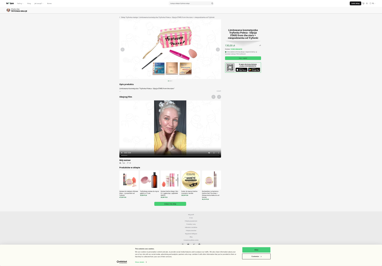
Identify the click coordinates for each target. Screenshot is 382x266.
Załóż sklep (355, 3)
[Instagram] (183, 244)
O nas (191, 218)
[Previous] (123, 50)
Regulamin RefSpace (191, 234)
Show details (139, 262)
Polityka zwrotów (191, 230)
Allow (256, 250)
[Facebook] (199, 244)
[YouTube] (188, 244)
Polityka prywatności (191, 221)
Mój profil (191, 214)
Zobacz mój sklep (170, 204)
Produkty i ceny (191, 224)
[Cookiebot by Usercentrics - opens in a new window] (122, 262)
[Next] (218, 50)
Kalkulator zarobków (191, 227)
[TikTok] (194, 244)
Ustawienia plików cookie (191, 240)
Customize (255, 256)
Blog (191, 237)
